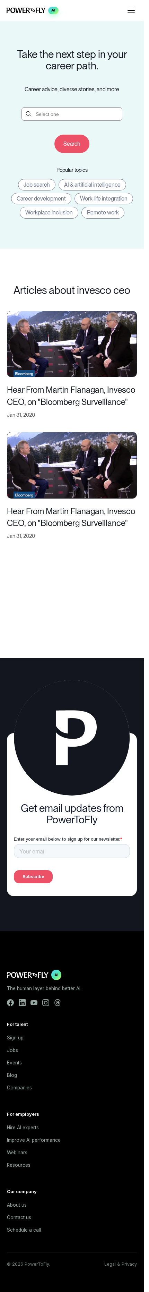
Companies (19, 1087)
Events (14, 1062)
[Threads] (57, 1002)
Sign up (15, 1037)
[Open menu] (131, 10)
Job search (37, 184)
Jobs (12, 1050)
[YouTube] (33, 1002)
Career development (41, 198)
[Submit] (71, 144)
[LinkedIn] (22, 1002)
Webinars (17, 1152)
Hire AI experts (23, 1127)
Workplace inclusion (49, 212)
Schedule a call (24, 1230)
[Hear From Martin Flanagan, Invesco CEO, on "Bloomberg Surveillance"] (72, 343)
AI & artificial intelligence (92, 184)
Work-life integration (104, 198)
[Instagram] (45, 1002)
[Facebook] (10, 1002)
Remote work (103, 212)
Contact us (19, 1217)
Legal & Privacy (120, 1264)
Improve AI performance (34, 1140)
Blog (12, 1075)
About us (17, 1205)
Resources (18, 1165)
